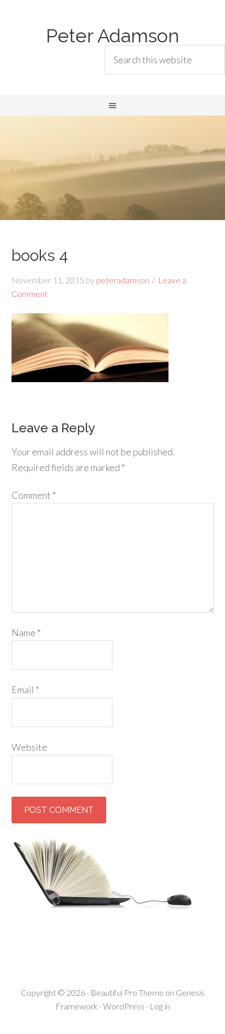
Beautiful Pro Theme (127, 992)
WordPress (123, 1006)
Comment (34, 495)
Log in (160, 1006)
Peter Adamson (112, 36)
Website (29, 747)
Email (25, 689)
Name (26, 632)
